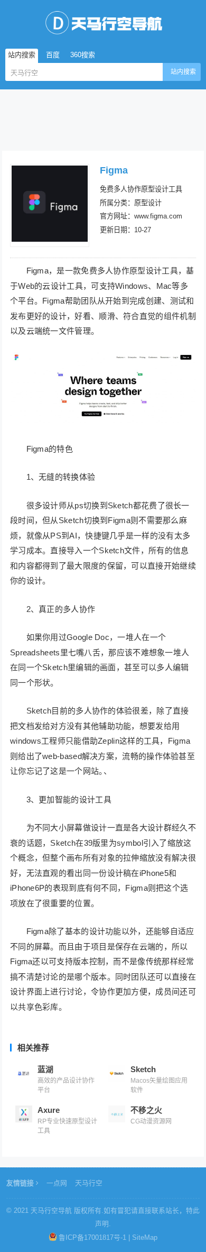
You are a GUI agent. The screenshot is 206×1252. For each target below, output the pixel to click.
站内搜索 (183, 72)
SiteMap (144, 1237)
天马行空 (88, 1183)
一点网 (56, 1183)
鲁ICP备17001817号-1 (92, 1237)
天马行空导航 (51, 1210)
